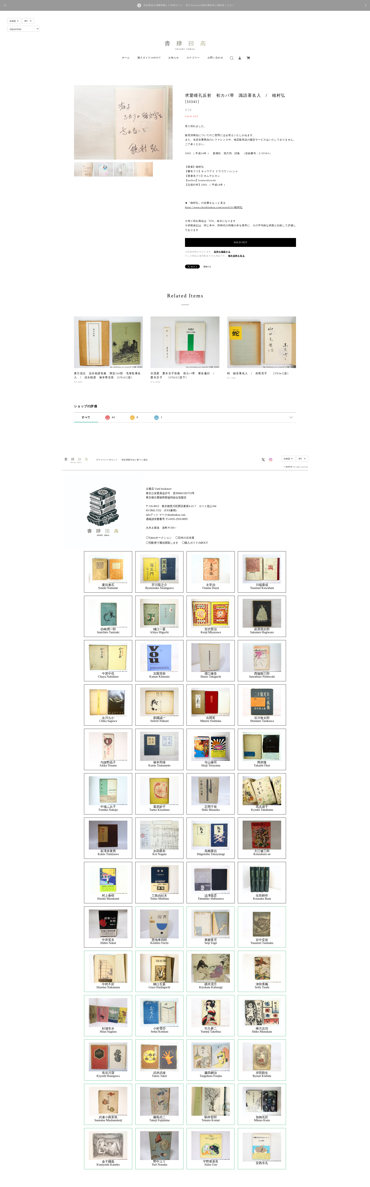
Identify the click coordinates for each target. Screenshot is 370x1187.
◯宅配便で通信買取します (162, 542)
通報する (207, 267)
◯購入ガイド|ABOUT (195, 542)
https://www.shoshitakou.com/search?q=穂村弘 (214, 207)
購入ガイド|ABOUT (149, 57)
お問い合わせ (215, 57)
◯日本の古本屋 (184, 537)
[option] (123, 122)
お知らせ (173, 57)
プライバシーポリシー (107, 460)
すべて (86, 417)
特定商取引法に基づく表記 (135, 460)
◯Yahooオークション (159, 537)
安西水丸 (262, 1163)
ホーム (126, 57)
